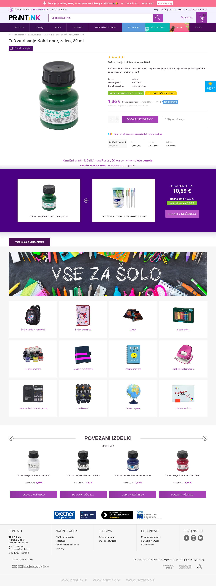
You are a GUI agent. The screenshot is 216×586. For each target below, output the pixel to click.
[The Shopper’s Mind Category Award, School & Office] (117, 514)
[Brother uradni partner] (64, 514)
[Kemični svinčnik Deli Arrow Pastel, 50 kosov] (123, 197)
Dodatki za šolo (183, 408)
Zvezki (133, 329)
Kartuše (19, 27)
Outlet (179, 27)
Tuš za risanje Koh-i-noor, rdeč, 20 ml (182, 475)
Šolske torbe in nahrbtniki (33, 329)
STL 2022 (137, 559)
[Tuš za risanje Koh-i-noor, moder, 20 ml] (133, 461)
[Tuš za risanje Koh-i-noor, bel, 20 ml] (33, 461)
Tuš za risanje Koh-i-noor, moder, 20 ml (133, 475)
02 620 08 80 (39, 9)
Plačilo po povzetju (65, 537)
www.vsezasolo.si (140, 579)
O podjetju (14, 552)
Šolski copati (83, 408)
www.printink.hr (106, 579)
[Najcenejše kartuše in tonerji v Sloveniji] (25, 17)
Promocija (134, 27)
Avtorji (201, 559)
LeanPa (59, 548)
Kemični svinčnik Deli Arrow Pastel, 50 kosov (124, 216)
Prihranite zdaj (165, 3)
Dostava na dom (106, 537)
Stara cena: (147, 101)
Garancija (192, 9)
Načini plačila (167, 9)
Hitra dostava (147, 544)
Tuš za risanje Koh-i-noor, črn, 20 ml (83, 475)
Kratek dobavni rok (107, 540)
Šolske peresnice (83, 329)
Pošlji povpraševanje (174, 119)
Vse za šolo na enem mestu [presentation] (29, 242)
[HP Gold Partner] (88, 514)
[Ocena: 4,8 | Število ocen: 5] (116, 57)
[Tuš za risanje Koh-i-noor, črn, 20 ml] (83, 461)
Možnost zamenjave (151, 537)
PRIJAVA (188, 17)
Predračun (61, 540)
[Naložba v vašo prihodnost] (149, 514)
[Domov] (10, 34)
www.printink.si (74, 579)
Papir (58, 27)
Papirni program (133, 368)
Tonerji (39, 27)
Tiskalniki (77, 27)
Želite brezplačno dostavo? (161, 93)
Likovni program (33, 368)
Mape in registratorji (83, 368)
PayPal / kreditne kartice (67, 544)
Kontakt (203, 9)
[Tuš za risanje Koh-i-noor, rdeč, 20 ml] (182, 461)
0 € (201, 21)
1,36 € (115, 101)
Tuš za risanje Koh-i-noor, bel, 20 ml (33, 475)
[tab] (29, 242)
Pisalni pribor (183, 329)
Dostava (180, 9)
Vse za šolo (157, 27)
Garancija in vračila (150, 540)
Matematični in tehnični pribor (33, 408)
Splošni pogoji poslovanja (186, 559)
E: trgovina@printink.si (19, 549)
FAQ (156, 9)
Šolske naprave (133, 408)
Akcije (198, 27)
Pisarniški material (106, 27)
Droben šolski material (183, 368)
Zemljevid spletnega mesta (162, 559)
